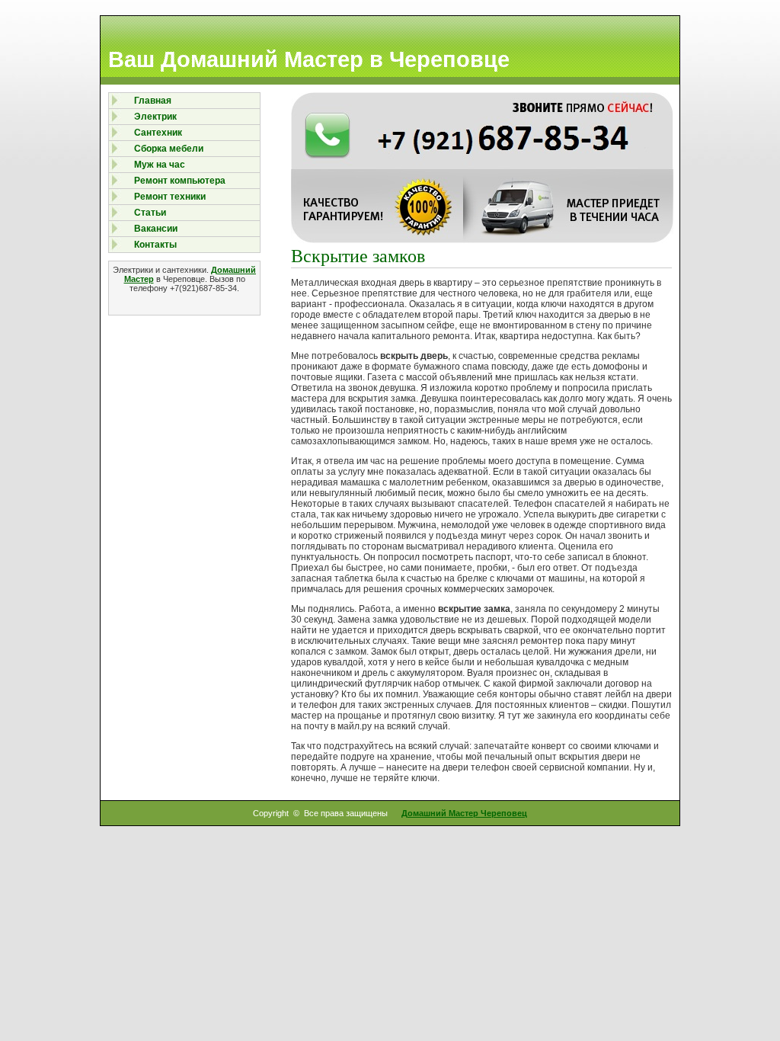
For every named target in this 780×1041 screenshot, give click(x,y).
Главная (152, 100)
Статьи (150, 212)
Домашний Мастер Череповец (464, 813)
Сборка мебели (168, 148)
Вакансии (155, 228)
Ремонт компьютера (179, 180)
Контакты (155, 244)
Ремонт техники (170, 196)
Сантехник (158, 132)
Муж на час (159, 164)
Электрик (155, 116)
